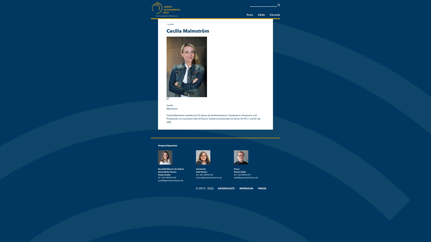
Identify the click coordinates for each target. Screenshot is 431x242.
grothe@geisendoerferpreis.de (170, 181)
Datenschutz (226, 189)
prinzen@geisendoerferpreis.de (209, 178)
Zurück (171, 24)
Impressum (246, 189)
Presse (262, 189)
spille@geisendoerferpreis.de (246, 178)
